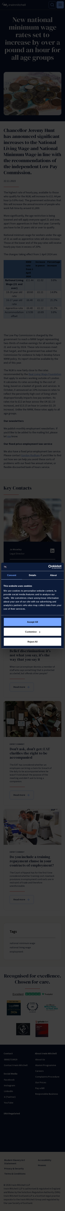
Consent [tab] (11, 575)
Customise (31, 631)
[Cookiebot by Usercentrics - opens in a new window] (48, 567)
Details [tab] (32, 575)
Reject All (33, 641)
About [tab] (53, 575)
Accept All (32, 622)
